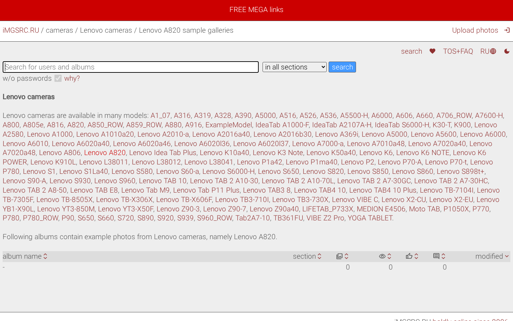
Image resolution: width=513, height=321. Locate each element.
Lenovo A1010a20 (105, 134)
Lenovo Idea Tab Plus (162, 152)
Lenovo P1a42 (259, 162)
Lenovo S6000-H (228, 171)
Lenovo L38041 (209, 162)
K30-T (442, 125)
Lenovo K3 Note (278, 152)
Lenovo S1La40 (83, 171)
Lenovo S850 (368, 171)
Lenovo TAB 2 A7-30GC (374, 180)
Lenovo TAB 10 (163, 180)
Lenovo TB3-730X (300, 199)
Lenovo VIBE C (355, 199)
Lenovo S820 (323, 171)
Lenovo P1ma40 (312, 162)
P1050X (456, 209)
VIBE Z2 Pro (325, 218)
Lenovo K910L (53, 162)
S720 (126, 218)
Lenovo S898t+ (460, 171)
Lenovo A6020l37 (261, 143)
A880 (173, 125)
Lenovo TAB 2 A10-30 (224, 180)
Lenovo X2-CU (404, 199)
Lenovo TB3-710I (242, 199)
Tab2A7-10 (252, 218)
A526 (308, 115)
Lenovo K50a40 (331, 152)
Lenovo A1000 (50, 134)
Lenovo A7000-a (318, 143)
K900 (462, 125)
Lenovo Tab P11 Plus (206, 190)
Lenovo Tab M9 (145, 190)
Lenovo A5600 (434, 134)
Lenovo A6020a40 (81, 143)
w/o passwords (27, 78)
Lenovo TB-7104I (447, 190)
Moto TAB (424, 209)
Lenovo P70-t (446, 162)
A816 (55, 125)
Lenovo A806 (60, 152)
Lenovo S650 (278, 171)
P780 (11, 218)
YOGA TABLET (370, 218)
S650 (86, 218)
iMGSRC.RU (21, 30)
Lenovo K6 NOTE (423, 152)
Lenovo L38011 (103, 162)
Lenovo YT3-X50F (125, 209)
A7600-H (489, 115)
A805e (33, 125)
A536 (328, 115)
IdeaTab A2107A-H (341, 125)
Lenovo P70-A (400, 162)
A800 (11, 125)
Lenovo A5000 (384, 134)
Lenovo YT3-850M (66, 209)
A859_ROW (143, 125)
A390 (243, 115)
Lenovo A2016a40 (221, 134)
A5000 (265, 115)
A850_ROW (105, 125)
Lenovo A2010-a (163, 134)
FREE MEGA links (256, 9)
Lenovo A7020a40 (437, 143)
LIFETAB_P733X (327, 209)
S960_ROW (214, 218)
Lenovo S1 (39, 171)
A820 (75, 125)
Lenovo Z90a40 (274, 209)
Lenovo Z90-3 (178, 209)
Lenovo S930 (70, 180)
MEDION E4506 (381, 209)
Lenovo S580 (132, 171)
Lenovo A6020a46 (142, 143)
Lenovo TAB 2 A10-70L (298, 180)
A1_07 (160, 115)
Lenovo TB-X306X (124, 199)
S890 (145, 218)
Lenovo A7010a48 (376, 143)
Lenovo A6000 (483, 134)
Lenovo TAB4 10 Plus (382, 190)
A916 (193, 125)
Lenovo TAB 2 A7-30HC (451, 180)
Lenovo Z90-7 (224, 209)
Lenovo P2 (357, 162)
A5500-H (354, 115)
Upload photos (475, 30)
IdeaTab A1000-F (282, 125)
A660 (424, 115)
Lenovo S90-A (24, 180)
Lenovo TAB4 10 (320, 190)
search (411, 51)
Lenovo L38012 (156, 162)
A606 (404, 115)
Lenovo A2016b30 (282, 134)
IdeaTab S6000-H (402, 125)
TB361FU (288, 218)
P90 (68, 218)
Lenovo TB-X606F (184, 199)
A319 (202, 115)
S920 (165, 218)
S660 (106, 218)
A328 (222, 115)
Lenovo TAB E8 (94, 190)
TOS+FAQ (458, 51)
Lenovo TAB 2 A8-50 (35, 190)
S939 (185, 218)
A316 (182, 115)
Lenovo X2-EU (451, 199)
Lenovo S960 (115, 180)
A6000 (381, 115)
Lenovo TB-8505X (64, 199)
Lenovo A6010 (25, 143)
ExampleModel (228, 125)
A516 (287, 115)
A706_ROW (454, 115)
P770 (480, 209)
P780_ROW (40, 218)
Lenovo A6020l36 (202, 143)
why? (72, 78)
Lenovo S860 (412, 171)
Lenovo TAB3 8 (267, 190)
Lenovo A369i (336, 134)
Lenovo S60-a (177, 171)
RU (488, 51)
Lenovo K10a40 (224, 152)
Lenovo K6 (376, 152)
